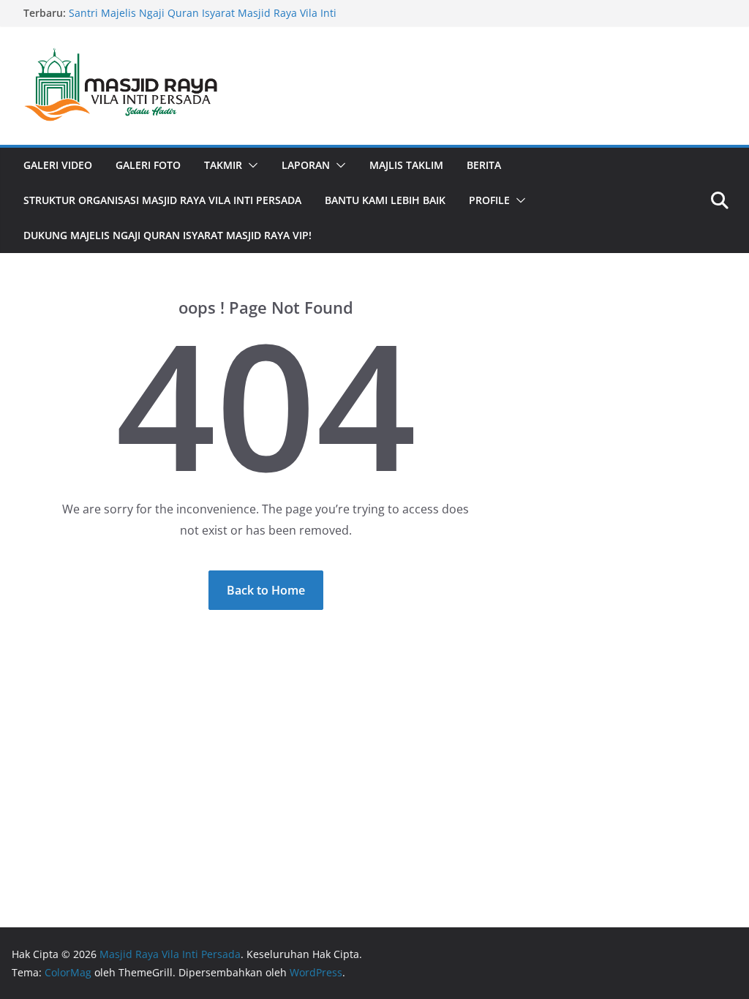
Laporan (306, 165)
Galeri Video (57, 165)
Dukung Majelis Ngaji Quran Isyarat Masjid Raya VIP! (167, 235)
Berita (484, 165)
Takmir (223, 165)
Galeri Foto (148, 165)
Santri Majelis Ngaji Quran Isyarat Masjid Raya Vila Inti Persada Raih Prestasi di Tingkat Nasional (202, 20)
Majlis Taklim (406, 165)
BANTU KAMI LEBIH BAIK (385, 200)
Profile (489, 200)
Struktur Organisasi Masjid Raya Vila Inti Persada (162, 200)
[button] (250, 165)
